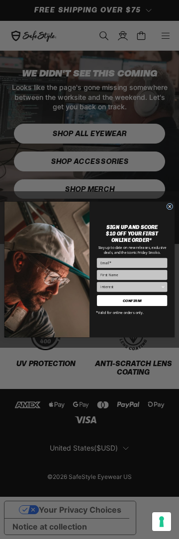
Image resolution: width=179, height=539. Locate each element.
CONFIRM (132, 300)
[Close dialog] (170, 206)
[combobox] (130, 287)
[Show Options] (163, 287)
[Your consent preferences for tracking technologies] (161, 521)
